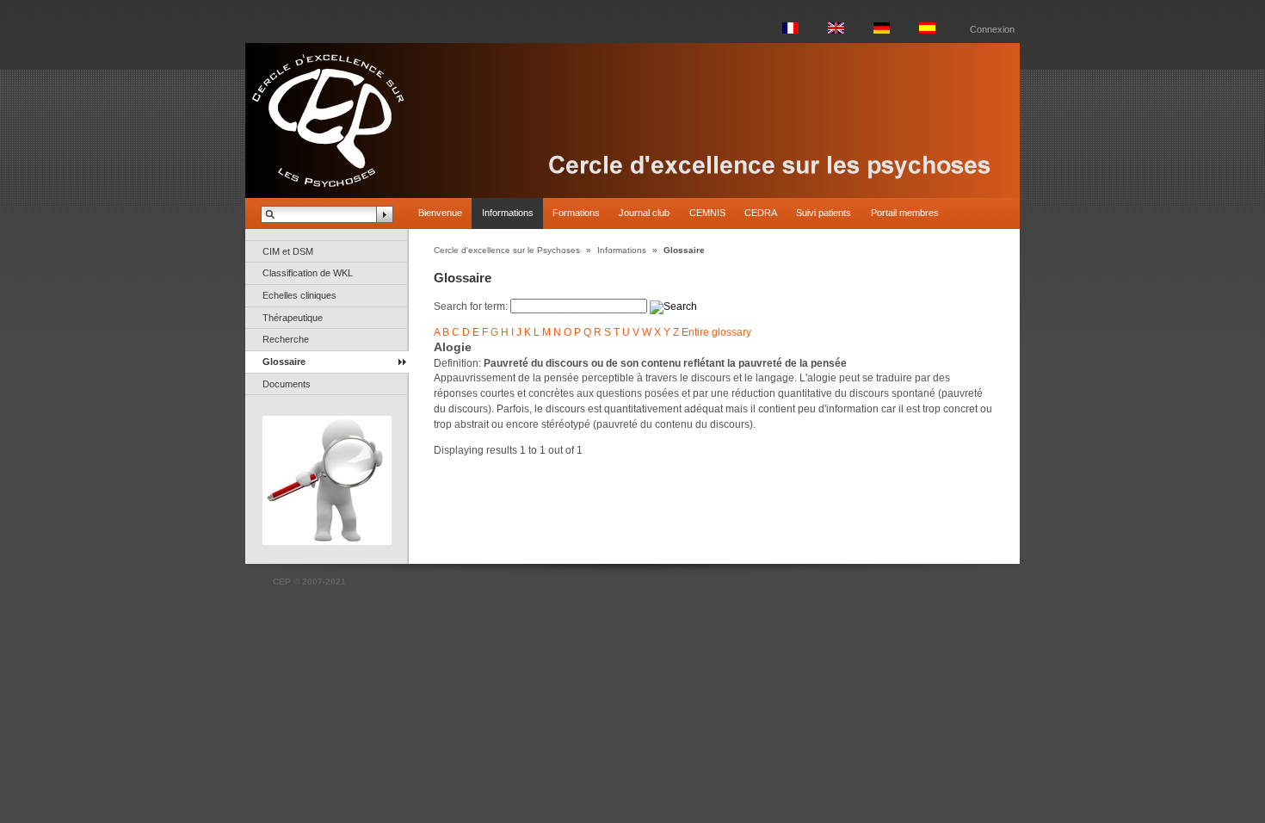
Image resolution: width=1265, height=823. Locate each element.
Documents (286, 384)
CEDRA (760, 212)
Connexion (992, 29)
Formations (576, 212)
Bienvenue (440, 212)
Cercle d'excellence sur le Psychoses (507, 250)
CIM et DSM (287, 251)
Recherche (285, 339)
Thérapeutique (292, 317)
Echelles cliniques (299, 295)
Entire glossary (716, 331)
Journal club (644, 212)
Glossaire (283, 361)
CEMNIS (707, 212)
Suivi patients (823, 212)
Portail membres (905, 212)
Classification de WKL (307, 273)
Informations (508, 212)
